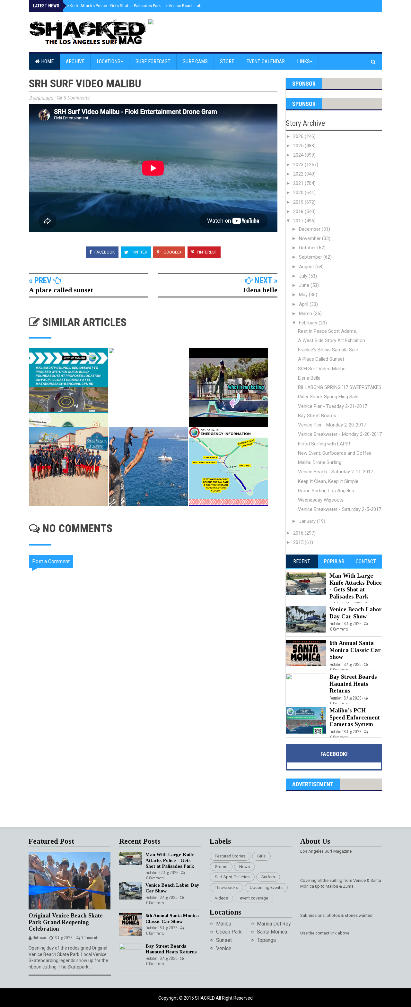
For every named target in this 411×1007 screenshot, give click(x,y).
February (309, 323)
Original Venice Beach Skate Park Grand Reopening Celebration (66, 922)
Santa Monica (272, 932)
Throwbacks (226, 887)
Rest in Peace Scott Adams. (327, 331)
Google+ (172, 252)
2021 (299, 183)
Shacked (205, 998)
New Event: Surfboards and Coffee (335, 453)
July (304, 276)
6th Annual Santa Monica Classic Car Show (355, 650)
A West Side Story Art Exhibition (331, 340)
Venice (224, 948)
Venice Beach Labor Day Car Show (199, 5)
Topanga (266, 940)
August (307, 267)
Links (303, 61)
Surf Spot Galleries (232, 876)
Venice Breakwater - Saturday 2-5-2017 (339, 509)
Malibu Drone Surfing (319, 462)
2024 (299, 155)
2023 (299, 165)
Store (227, 61)
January (308, 521)
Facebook (104, 252)
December (310, 229)
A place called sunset (61, 290)
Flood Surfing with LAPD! (324, 444)
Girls (261, 856)
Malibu (223, 924)
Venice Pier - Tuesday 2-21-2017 (332, 406)
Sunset (224, 940)
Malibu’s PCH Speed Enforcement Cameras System (354, 717)
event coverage (254, 898)
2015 (299, 542)
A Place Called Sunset (321, 359)
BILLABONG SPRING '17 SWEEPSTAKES (339, 387)
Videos (221, 898)
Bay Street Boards (317, 415)
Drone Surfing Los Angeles (326, 491)
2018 (299, 211)
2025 (299, 146)
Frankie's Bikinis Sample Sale (328, 350)
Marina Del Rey (274, 924)
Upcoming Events (266, 887)
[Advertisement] (157, 761)
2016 (299, 533)
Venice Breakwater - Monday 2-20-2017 (340, 434)
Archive (75, 61)
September (311, 257)
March (306, 313)
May (304, 294)
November (310, 238)
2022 (299, 174)
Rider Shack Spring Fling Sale (328, 397)
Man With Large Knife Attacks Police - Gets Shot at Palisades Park (99, 5)
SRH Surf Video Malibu (321, 369)
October (308, 248)
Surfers (268, 876)
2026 (299, 136)
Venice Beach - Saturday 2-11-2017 (335, 472)
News (244, 866)
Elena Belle (309, 378)
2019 (299, 202)
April (304, 304)
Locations (108, 61)
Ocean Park (229, 932)
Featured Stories (230, 856)
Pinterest (206, 252)
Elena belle (260, 290)
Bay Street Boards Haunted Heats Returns (353, 684)
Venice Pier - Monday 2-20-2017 (332, 425)
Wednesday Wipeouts (321, 500)
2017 (299, 221)
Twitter (138, 252)
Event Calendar (265, 61)
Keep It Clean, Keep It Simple (328, 481)
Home (47, 61)
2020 (299, 192)
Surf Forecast (153, 61)
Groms (221, 866)
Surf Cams (195, 61)
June (304, 285)
